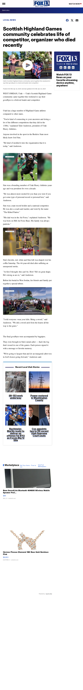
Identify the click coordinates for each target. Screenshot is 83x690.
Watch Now (74, 4)
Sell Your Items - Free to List (28, 466)
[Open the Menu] (4, 3)
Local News (9, 20)
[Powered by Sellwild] (49, 594)
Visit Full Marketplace (42, 465)
